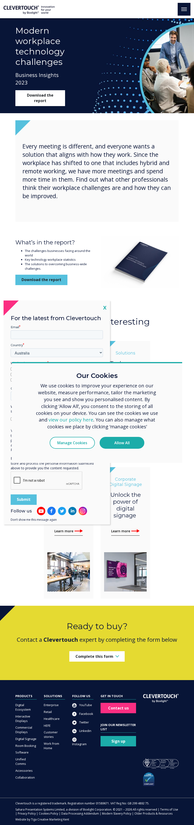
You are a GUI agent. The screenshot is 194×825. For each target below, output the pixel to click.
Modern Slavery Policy (116, 814)
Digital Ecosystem (23, 707)
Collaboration (25, 777)
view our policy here (70, 420)
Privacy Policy (27, 814)
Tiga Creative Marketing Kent (50, 819)
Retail (48, 712)
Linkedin (85, 731)
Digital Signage (25, 739)
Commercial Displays (23, 729)
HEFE (47, 725)
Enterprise (51, 705)
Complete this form (94, 656)
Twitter (84, 722)
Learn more (63, 531)
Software (22, 752)
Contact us (118, 708)
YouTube (85, 705)
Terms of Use (169, 809)
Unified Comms (20, 761)
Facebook (86, 714)
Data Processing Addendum (80, 814)
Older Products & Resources (153, 814)
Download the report (40, 98)
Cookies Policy (48, 814)
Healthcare (52, 719)
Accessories (24, 770)
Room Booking (25, 746)
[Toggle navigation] (184, 9)
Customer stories (51, 734)
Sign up (118, 741)
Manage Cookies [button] (72, 442)
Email (15, 327)
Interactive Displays (22, 718)
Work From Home (51, 745)
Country (17, 345)
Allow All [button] (122, 442)
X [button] (104, 307)
